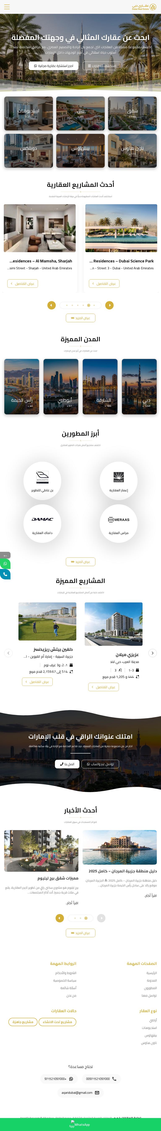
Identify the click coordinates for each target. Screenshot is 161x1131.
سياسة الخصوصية (64, 980)
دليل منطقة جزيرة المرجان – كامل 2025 (123, 871)
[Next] (152, 653)
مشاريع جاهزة (23, 1022)
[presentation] (109, 305)
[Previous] (8, 653)
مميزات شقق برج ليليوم (58, 878)
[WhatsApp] (5, 563)
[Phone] (5, 574)
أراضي (153, 1020)
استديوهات (149, 1028)
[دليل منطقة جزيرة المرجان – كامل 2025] (120, 847)
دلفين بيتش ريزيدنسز (53, 649)
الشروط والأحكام (65, 973)
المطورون (150, 988)
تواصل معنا (149, 995)
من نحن (71, 995)
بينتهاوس (151, 1035)
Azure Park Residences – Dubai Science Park (113, 261)
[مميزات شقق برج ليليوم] (41, 851)
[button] (7, 6)
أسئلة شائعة (68, 988)
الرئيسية (152, 973)
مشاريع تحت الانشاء (57, 1022)
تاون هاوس (149, 1043)
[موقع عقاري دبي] (144, 6)
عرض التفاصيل (106, 283)
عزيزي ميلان (127, 654)
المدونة (152, 980)
